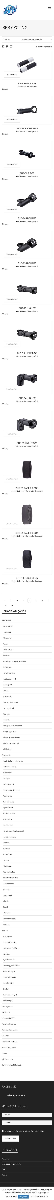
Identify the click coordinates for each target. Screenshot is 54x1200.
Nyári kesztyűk (8, 960)
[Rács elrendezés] (11, 47)
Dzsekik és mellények (11, 948)
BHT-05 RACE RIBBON (27, 532)
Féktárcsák (6, 1012)
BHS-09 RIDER (27, 173)
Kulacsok (6, 848)
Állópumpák (7, 772)
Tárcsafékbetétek (8, 1018)
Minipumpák (7, 866)
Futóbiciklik (7, 796)
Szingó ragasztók (9, 731)
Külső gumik (7, 685)
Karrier (4, 1175)
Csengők (6, 778)
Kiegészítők (15, 491)
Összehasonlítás (12, 74)
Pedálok (6, 720)
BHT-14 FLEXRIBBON (27, 577)
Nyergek (6, 714)
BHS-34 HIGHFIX (27, 398)
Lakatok (6, 860)
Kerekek (6, 655)
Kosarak (6, 843)
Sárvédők (6, 889)
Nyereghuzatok (9, 872)
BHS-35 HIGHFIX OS (27, 443)
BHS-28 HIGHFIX (27, 308)
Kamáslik (6, 954)
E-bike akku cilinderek (11, 790)
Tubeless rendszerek (11, 743)
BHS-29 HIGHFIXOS (27, 353)
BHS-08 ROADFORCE (27, 128)
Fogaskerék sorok (9, 1024)
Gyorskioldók (8, 808)
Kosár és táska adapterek (13, 761)
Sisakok (6, 989)
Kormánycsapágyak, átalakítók (14, 661)
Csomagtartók (8, 784)
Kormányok (7, 667)
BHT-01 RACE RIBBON (27, 488)
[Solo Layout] (3, 47)
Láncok (5, 690)
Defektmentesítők (10, 767)
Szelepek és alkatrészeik (12, 726)
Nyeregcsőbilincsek (10, 702)
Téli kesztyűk (8, 1001)
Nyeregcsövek (8, 708)
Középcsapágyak (9, 679)
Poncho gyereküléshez (11, 965)
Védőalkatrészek (9, 919)
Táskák (5, 901)
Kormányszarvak (9, 837)
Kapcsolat (5, 1159)
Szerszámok (8, 895)
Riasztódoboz (8, 883)
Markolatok (32, 86)
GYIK (3, 1169)
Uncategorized (7, 1006)
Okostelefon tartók (10, 878)
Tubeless (5, 1036)
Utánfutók (7, 913)
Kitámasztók (8, 819)
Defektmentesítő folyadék (12, 1065)
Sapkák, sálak (8, 983)
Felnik (5, 644)
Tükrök (5, 907)
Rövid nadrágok (9, 971)
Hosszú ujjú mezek (9, 1047)
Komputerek (8, 825)
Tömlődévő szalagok (9, 1041)
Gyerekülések (8, 802)
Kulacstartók (8, 854)
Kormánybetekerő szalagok (32, 491)
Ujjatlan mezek (7, 1059)
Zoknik (4, 1053)
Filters (7, 39)
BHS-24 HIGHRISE (27, 218)
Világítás (6, 924)
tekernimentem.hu (16, 1095)
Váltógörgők (7, 749)
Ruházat (5, 930)
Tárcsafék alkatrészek (11, 737)
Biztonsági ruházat (10, 942)
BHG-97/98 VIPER (27, 83)
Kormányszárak (32, 131)
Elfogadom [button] (23, 1197)
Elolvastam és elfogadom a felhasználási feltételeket (24, 1131)
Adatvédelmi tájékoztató (11, 1164)
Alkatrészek (21, 86)
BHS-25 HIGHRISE (27, 263)
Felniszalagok (8, 650)
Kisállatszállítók (9, 813)
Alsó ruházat (7, 936)
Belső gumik (7, 626)
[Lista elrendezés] (7, 47)
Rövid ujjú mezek (9, 977)
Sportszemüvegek (10, 995)
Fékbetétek (7, 638)
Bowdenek (7, 632)
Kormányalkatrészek (9, 1030)
